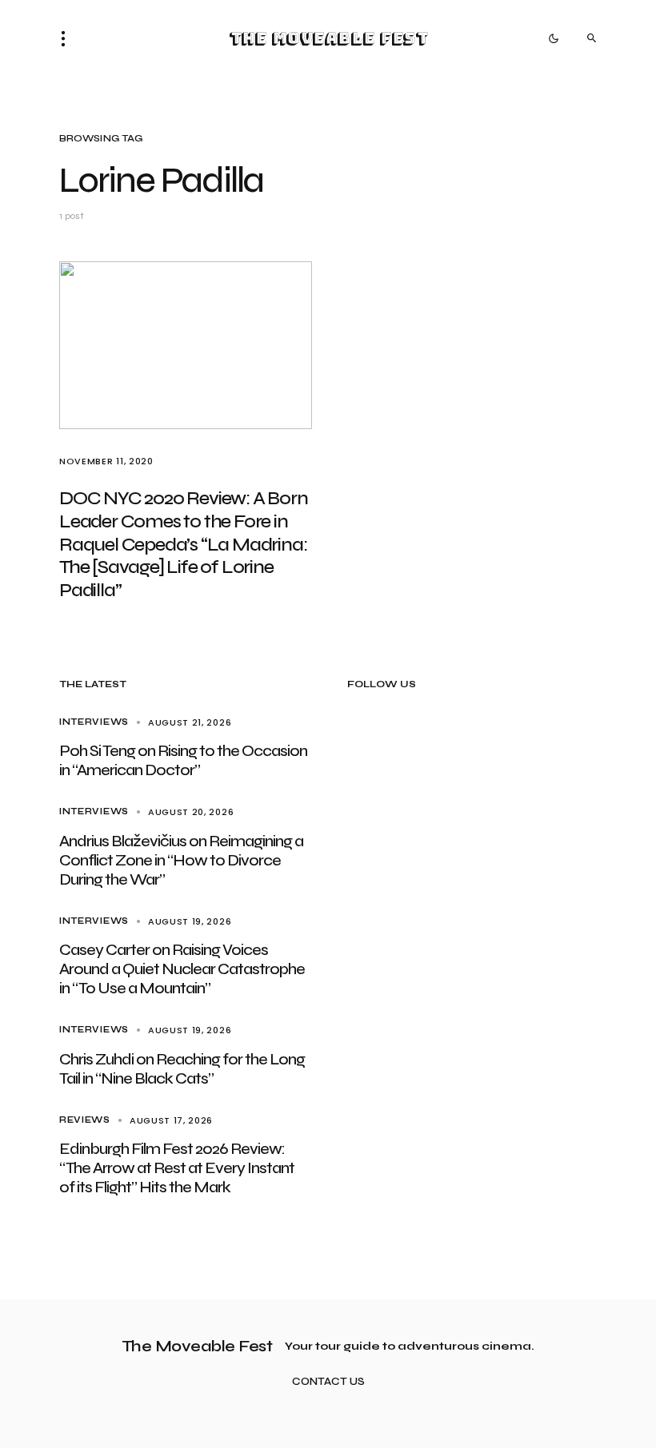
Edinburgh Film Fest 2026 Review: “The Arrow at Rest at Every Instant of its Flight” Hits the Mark (176, 1168)
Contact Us (328, 1382)
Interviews (94, 722)
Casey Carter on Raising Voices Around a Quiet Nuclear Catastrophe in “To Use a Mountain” (182, 969)
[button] (68, 38)
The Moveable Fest (328, 38)
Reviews (84, 1120)
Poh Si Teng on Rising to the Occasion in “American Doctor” (183, 760)
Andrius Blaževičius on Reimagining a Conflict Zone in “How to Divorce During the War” (181, 860)
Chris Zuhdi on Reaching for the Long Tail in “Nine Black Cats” (182, 1068)
